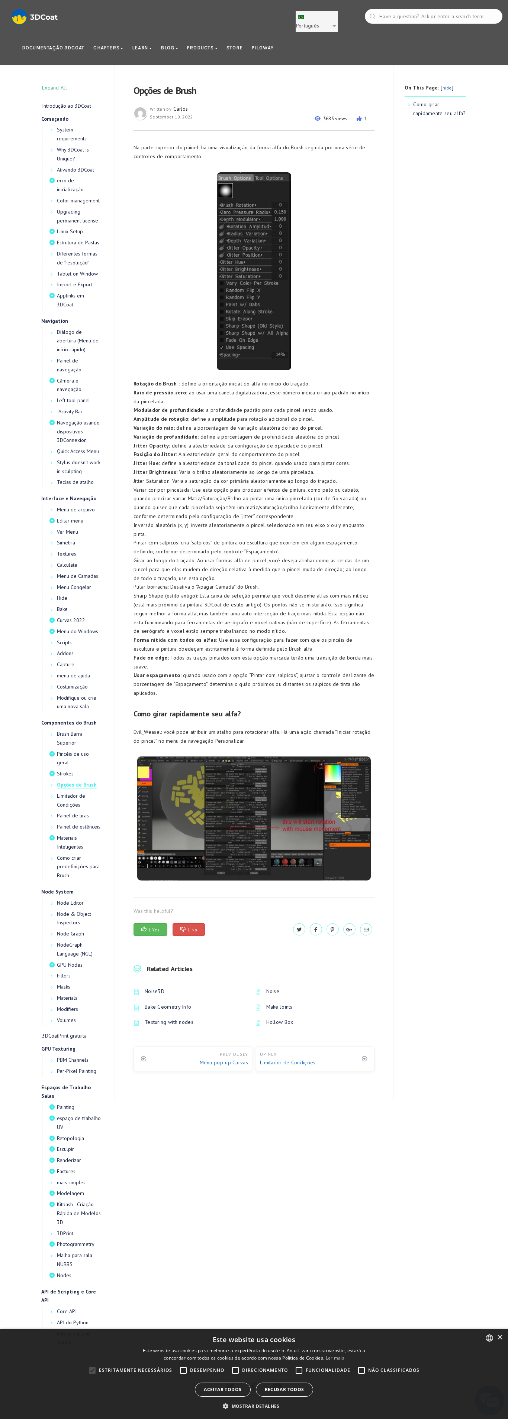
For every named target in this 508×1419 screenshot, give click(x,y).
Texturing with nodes (169, 1022)
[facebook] (316, 929)
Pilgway (263, 48)
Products (201, 48)
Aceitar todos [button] (222, 1389)
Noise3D (154, 991)
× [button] (499, 1337)
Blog (168, 48)
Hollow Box (279, 1022)
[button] (254, 1406)
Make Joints (279, 1006)
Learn (140, 48)
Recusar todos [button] (284, 1389)
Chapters (107, 48)
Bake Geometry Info (168, 1006)
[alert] (254, 1374)
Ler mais (335, 1358)
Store (234, 48)
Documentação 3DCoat (53, 48)
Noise (273, 991)
